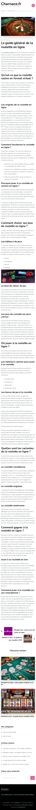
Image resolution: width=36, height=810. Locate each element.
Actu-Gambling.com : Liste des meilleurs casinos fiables (17, 794)
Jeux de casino (5, 40)
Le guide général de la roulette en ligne (14, 760)
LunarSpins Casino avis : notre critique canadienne (17, 748)
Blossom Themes (27, 805)
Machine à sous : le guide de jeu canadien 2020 (17, 716)
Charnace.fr (11, 3)
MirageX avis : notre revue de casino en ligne (16, 764)
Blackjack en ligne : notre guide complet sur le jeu (17, 683)
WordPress (21, 807)
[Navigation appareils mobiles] (33, 5)
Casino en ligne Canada (9, 732)
